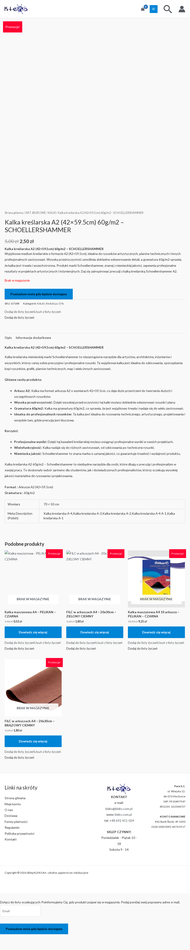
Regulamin (12, 827)
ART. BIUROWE (35, 213)
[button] (33, 312)
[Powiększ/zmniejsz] (6, 938)
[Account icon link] (181, 9)
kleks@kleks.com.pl (119, 809)
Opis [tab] (8, 338)
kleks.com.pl (123, 814)
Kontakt (11, 839)
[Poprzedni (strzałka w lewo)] (6, 946)
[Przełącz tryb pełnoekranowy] (18, 938)
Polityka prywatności (19, 833)
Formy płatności (16, 822)
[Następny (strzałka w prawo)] (18, 946)
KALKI (52, 213)
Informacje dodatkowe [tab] (33, 338)
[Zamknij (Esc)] (42, 938)
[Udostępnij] (30, 938)
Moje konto (13, 804)
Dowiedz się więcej (33, 632)
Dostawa (11, 816)
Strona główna (14, 213)
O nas (9, 810)
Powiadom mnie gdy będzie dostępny (38, 294)
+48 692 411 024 (121, 820)
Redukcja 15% (55, 303)
